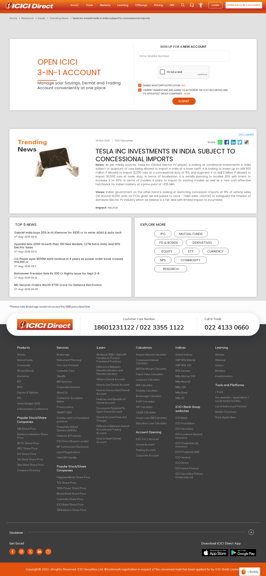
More (187, 93)
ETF (191, 251)
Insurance (23, 376)
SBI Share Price (26, 428)
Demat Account (145, 444)
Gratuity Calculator (147, 390)
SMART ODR (64, 412)
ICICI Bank (181, 417)
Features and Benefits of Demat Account (111, 401)
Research (27, 18)
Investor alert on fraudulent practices (73, 419)
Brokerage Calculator (148, 396)
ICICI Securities (184, 428)
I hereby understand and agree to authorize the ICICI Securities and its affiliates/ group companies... (185, 91)
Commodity (190, 260)
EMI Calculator (144, 385)
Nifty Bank (181, 392)
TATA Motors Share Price (71, 510)
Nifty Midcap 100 (185, 376)
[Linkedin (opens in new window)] (39, 552)
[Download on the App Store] (215, 553)
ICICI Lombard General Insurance (188, 436)
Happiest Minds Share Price (73, 477)
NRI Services (64, 381)
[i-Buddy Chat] (249, 568)
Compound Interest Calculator (147, 361)
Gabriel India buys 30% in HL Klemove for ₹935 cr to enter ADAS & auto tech (68, 232)
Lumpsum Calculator (148, 379)
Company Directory (28, 470)
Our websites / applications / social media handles (232, 399)
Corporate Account (147, 455)
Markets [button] (105, 5)
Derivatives (202, 242)
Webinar (220, 360)
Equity (41, 18)
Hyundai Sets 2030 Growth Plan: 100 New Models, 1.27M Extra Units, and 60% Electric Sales (67, 246)
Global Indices (183, 354)
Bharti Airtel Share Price (71, 493)
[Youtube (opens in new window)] (48, 552)
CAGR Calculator (146, 412)
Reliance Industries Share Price (32, 436)
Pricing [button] (158, 5)
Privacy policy (65, 406)
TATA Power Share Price (71, 488)
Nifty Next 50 (182, 381)
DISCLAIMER (246, 135)
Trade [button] (89, 5)
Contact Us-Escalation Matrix (70, 399)
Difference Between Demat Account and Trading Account (112, 429)
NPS (163, 260)
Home (13, 18)
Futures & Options (27, 392)
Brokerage (63, 354)
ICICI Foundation (185, 423)
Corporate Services (68, 387)
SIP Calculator (144, 406)
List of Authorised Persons (231, 406)
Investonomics (224, 376)
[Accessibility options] (201, 5)
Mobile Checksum (225, 411)
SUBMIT (184, 101)
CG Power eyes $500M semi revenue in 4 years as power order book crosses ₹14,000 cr (68, 260)
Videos (219, 365)
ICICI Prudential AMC (187, 451)
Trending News (59, 18)
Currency (215, 251)
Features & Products (69, 435)
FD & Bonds (168, 242)
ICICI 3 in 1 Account (147, 439)
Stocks (21, 354)
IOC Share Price (26, 453)
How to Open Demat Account (108, 440)
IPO (163, 234)
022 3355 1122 (162, 327)
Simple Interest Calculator (151, 354)
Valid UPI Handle (67, 457)
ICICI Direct (181, 462)
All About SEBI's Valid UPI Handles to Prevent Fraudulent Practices (111, 358)
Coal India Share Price (70, 499)
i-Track (219, 391)
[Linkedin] (233, 142)
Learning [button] (122, 5)
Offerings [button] (141, 5)
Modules (220, 370)
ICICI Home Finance (187, 468)
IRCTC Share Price (28, 443)
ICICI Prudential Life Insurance (186, 445)
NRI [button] (172, 5)
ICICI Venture (183, 457)
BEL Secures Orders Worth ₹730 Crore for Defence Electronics (58, 285)
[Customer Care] (192, 5)
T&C (183, 85)
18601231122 (114, 327)
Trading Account (145, 450)
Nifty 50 (179, 398)
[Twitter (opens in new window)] (30, 552)
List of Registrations (68, 452)
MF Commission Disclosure (73, 446)
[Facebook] (226, 142)
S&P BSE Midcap (185, 360)
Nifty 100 (180, 387)
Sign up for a (183, 46)
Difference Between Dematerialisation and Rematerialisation (109, 370)
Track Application (225, 417)
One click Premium (68, 365)
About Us (62, 392)
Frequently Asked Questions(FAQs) (67, 428)
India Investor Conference (32, 408)
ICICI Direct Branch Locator (73, 441)
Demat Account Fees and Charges (111, 418)
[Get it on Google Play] (243, 553)
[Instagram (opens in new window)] (21, 552)
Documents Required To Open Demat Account (110, 410)
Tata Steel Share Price (30, 464)
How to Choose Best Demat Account (112, 392)
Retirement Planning (69, 360)
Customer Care (66, 370)
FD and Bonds (25, 370)
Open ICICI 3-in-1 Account (243, 5)
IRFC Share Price (27, 448)
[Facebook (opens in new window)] (12, 552)
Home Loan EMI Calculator (151, 417)
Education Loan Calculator (151, 423)
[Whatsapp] (220, 142)
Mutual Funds (191, 234)
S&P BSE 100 (183, 365)
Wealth (61, 376)
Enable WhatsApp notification (164, 85)
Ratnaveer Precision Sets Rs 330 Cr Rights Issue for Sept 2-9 (56, 273)
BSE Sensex (182, 370)
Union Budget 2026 (28, 403)
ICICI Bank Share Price (70, 504)
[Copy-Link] (246, 142)
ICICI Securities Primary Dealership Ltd (189, 475)
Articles (219, 354)
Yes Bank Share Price (30, 459)
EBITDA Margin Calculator (151, 368)
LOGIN (215, 5)
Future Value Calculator (149, 374)
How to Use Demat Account (112, 384)
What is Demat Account (110, 379)
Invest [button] (75, 5)
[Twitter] (240, 142)
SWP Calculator (145, 401)
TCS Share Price (66, 482)
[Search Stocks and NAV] (183, 5)
